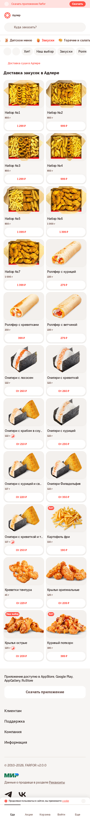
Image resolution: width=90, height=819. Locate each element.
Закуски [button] (66, 51)
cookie (65, 801)
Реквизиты (57, 782)
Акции (29, 814)
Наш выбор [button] (45, 51)
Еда (12, 814)
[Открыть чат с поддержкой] (82, 15)
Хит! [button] (27, 51)
